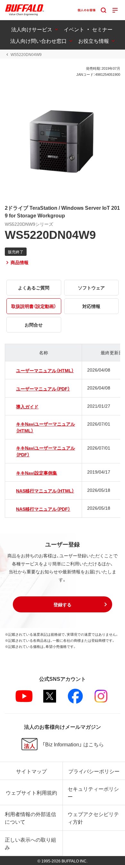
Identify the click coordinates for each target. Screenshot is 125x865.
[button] (62, 604)
